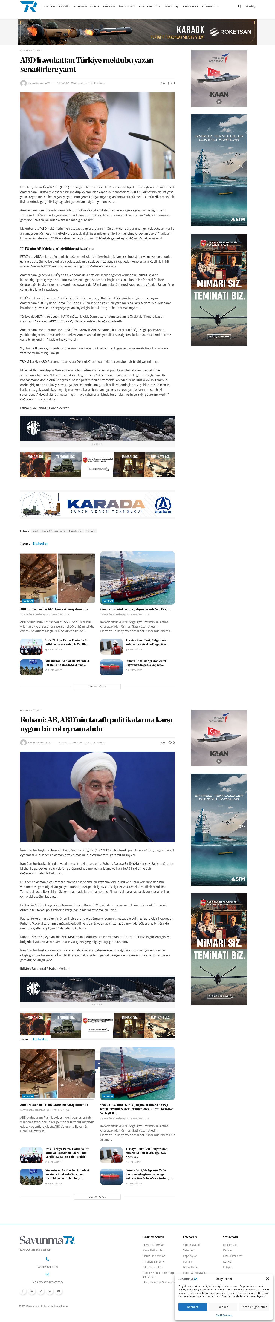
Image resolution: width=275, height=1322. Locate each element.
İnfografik (127, 6)
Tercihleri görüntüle (254, 1307)
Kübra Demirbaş (36, 614)
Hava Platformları (154, 1310)
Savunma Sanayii (56, 6)
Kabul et (192, 1307)
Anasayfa (25, 50)
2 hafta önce (56, 614)
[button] (267, 1279)
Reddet (223, 1307)
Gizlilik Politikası (224, 1315)
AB (35, 1091)
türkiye (90, 530)
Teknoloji (172, 6)
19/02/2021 (63, 83)
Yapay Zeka (190, 6)
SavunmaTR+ (211, 6)
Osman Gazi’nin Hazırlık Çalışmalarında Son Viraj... (135, 609)
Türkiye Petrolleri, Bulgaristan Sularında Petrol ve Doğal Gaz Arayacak (146, 1218)
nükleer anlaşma (69, 1091)
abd (35, 530)
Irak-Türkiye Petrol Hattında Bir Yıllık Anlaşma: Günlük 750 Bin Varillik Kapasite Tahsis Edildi (67, 1218)
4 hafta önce (134, 670)
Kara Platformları (153, 1315)
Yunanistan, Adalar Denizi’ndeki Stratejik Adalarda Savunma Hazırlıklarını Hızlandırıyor (67, 1239)
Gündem (109, 6)
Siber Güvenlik (150, 6)
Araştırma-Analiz (86, 6)
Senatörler (75, 530)
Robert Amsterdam (53, 530)
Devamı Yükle (97, 686)
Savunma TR (43, 83)
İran (52, 1091)
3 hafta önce (54, 649)
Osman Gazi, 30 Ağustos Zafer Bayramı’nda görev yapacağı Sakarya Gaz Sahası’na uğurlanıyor (149, 1239)
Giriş (251, 6)
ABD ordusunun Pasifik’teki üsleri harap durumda (54, 609)
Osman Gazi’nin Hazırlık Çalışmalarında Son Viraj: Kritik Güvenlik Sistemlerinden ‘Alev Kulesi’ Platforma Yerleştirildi (136, 1174)
